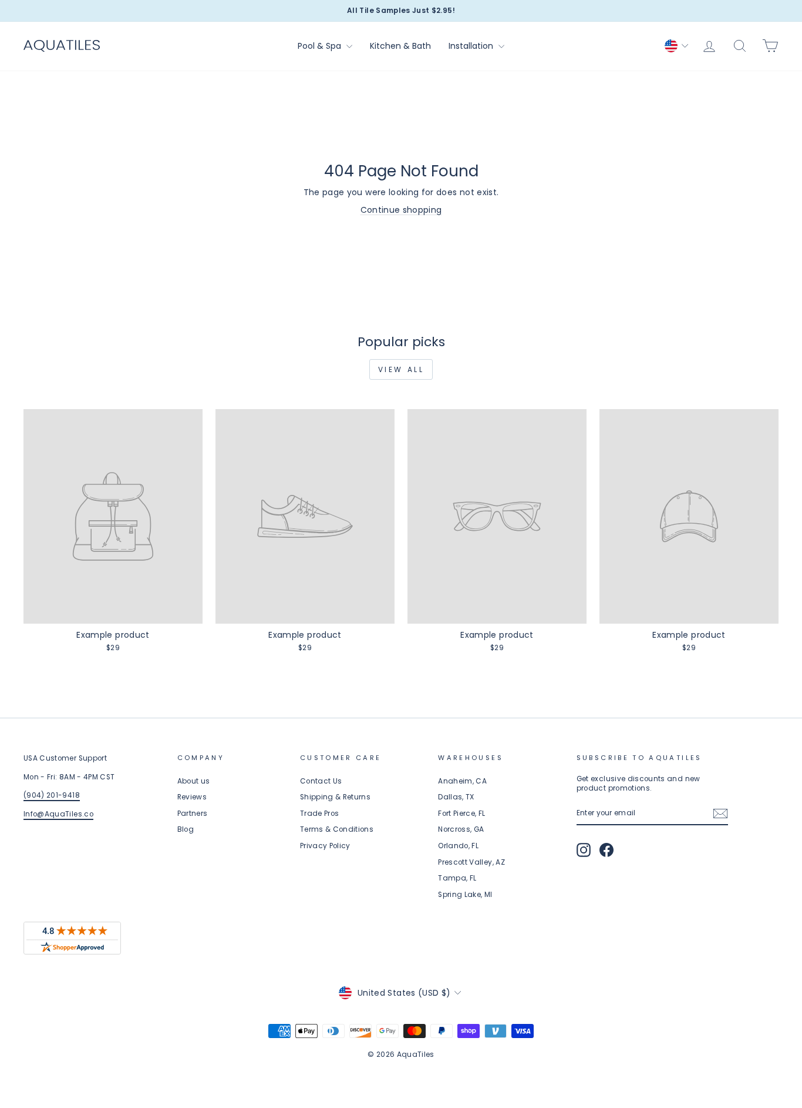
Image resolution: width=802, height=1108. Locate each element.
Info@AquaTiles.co (58, 814)
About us (193, 781)
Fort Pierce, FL (461, 813)
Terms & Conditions (336, 829)
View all (401, 369)
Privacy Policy (325, 846)
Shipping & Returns (335, 797)
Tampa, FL (457, 878)
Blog (185, 829)
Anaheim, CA (462, 781)
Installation (472, 46)
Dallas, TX (456, 797)
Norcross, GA (461, 829)
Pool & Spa (320, 46)
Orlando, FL (458, 846)
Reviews (192, 797)
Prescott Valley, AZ (471, 862)
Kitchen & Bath (400, 46)
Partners (192, 813)
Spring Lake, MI (465, 894)
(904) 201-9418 (51, 795)
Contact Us (321, 781)
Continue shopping (401, 210)
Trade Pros (319, 813)
